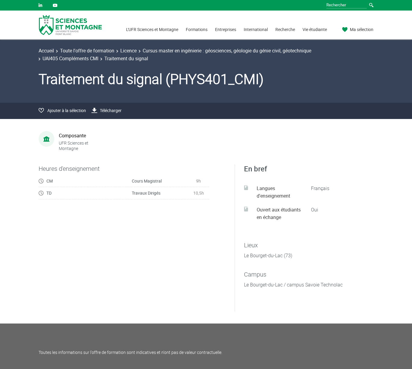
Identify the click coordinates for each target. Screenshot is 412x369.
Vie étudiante (315, 29)
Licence (128, 50)
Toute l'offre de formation (87, 50)
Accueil (46, 50)
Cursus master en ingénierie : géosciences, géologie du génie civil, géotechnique (227, 50)
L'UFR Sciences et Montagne (152, 29)
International (256, 29)
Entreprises (225, 29)
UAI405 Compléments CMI (70, 58)
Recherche (285, 29)
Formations (197, 29)
